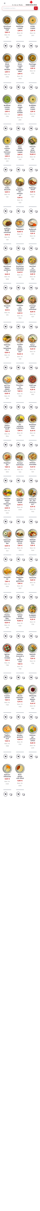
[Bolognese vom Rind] (20, 769)
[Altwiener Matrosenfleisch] (7, 261)
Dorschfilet (7, 578)
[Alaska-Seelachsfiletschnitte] (7, 609)
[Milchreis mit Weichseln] (32, 690)
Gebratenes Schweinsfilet (7, 347)
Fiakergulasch (32, 188)
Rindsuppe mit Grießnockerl (20, 67)
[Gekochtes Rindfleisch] (32, 141)
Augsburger (7, 463)
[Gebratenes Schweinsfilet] (7, 339)
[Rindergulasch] (20, 729)
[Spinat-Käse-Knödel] (7, 648)
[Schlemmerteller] (32, 457)
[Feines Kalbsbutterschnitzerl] (20, 182)
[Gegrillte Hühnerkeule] (20, 493)
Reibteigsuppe (20, 27)
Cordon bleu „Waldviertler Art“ (20, 348)
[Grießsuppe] (32, 21)
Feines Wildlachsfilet (20, 616)
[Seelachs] (32, 572)
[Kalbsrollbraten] (32, 223)
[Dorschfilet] (7, 571)
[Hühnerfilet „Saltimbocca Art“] (32, 493)
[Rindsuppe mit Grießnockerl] (20, 58)
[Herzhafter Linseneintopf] (32, 261)
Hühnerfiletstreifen (7, 541)
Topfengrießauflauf (7, 737)
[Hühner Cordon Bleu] (32, 534)
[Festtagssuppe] (32, 58)
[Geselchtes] (7, 300)
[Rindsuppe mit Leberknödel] (20, 100)
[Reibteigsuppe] (20, 21)
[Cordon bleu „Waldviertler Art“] (20, 339)
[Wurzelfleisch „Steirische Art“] (7, 380)
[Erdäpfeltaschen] (32, 609)
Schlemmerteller (32, 463)
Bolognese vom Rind (20, 776)
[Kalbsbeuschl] (7, 182)
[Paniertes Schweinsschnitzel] (20, 261)
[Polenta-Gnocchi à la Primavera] (20, 648)
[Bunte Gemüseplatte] (20, 690)
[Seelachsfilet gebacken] (20, 572)
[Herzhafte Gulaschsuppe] (20, 141)
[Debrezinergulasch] (7, 419)
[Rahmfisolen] (32, 648)
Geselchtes (7, 307)
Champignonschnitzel (32, 307)
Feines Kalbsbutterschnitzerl (20, 191)
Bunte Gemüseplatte (19, 697)
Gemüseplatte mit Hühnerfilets (7, 502)
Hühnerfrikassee (7, 775)
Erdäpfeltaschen (32, 616)
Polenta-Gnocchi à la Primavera (20, 658)
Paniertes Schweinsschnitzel (20, 268)
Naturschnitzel (32, 346)
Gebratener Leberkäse (20, 308)
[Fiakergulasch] (32, 182)
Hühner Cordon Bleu (33, 541)
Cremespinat (7, 696)
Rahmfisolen (33, 655)
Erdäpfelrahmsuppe (32, 107)
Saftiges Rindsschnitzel (7, 230)
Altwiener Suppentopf (7, 28)
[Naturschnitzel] (32, 339)
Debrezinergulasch (7, 427)
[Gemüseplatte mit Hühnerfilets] (7, 493)
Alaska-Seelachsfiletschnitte (7, 617)
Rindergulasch (20, 736)
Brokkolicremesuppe (7, 107)
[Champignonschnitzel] (32, 300)
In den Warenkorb (5, 45)
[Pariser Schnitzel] (20, 457)
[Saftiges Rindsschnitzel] (7, 223)
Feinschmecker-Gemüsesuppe (7, 150)
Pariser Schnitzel (20, 464)
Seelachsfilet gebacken (20, 579)
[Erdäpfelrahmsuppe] (32, 100)
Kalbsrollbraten (32, 230)
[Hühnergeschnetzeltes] (32, 729)
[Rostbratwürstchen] (32, 419)
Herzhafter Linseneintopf (32, 269)
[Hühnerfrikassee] (7, 769)
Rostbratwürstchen (32, 426)
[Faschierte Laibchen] (20, 419)
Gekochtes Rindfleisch (33, 149)
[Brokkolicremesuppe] (7, 100)
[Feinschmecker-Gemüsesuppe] (7, 141)
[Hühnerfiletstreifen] (7, 534)
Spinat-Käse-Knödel (7, 656)
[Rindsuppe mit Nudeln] (7, 58)
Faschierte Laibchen (20, 426)
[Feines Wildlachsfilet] (20, 609)
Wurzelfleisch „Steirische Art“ (7, 388)
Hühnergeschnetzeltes (32, 737)
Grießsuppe (32, 27)
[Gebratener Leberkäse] (20, 300)
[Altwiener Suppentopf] (7, 21)
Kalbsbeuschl (7, 188)
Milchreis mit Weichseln (32, 698)
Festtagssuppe (32, 65)
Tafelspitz (20, 229)
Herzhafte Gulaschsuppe (20, 149)
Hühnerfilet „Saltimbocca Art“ (32, 501)
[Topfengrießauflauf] (7, 729)
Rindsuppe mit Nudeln (7, 66)
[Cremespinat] (7, 690)
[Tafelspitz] (20, 223)
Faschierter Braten (20, 387)
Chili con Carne (32, 386)
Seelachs (32, 578)
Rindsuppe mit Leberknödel (20, 109)
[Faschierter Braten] (20, 379)
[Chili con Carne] (32, 380)
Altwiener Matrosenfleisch (7, 269)
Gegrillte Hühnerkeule (20, 500)
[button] (10, 45)
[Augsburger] (7, 457)
